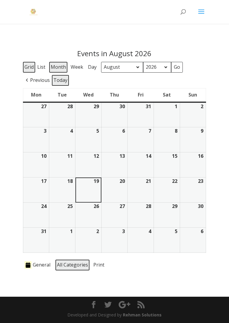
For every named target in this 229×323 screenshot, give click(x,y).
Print (98, 265)
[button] (37, 80)
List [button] (42, 68)
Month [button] (58, 67)
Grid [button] (29, 68)
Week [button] (77, 67)
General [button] (41, 264)
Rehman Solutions (142, 315)
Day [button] (92, 67)
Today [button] (60, 80)
